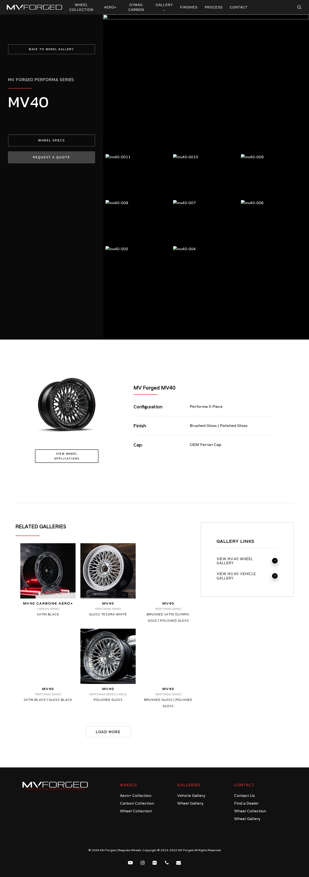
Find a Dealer (246, 803)
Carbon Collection (137, 803)
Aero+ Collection (135, 795)
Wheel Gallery (190, 803)
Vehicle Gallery (191, 795)
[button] (51, 49)
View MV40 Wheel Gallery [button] (235, 561)
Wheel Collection (136, 811)
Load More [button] (108, 732)
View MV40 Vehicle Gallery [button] (236, 576)
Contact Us (244, 795)
